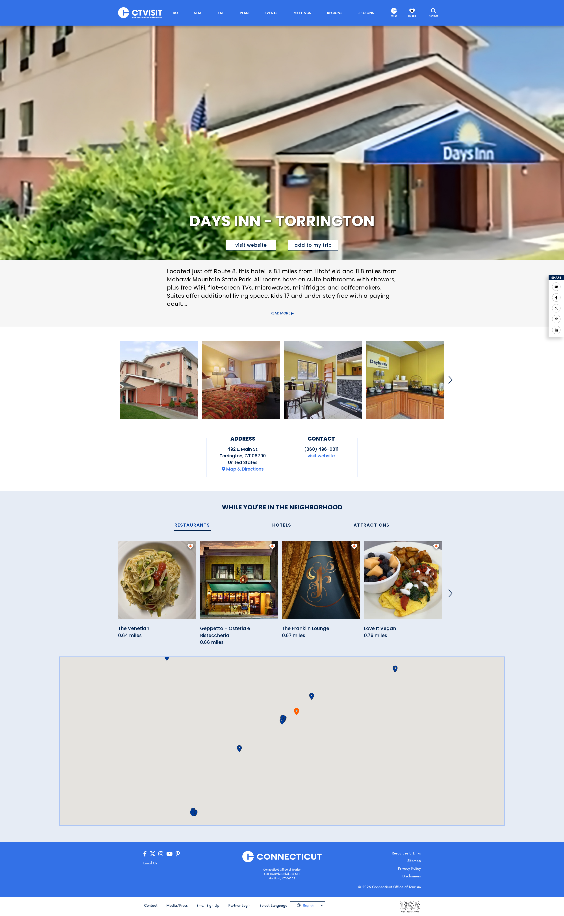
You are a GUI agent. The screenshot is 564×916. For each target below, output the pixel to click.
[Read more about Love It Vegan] (403, 583)
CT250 (394, 16)
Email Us (150, 863)
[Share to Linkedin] (556, 330)
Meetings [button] (302, 12)
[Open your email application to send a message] (556, 286)
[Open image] (159, 380)
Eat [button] (221, 12)
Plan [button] (244, 12)
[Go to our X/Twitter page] (152, 854)
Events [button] (271, 12)
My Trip (412, 16)
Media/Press (177, 905)
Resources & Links (406, 853)
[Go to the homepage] (140, 12)
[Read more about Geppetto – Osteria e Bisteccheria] (239, 583)
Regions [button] (334, 12)
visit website (251, 245)
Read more (280, 313)
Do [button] (175, 12)
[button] (282, 721)
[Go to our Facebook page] (145, 854)
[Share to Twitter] (556, 308)
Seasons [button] (366, 12)
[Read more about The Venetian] (157, 583)
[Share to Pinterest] (556, 319)
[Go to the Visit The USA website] (409, 906)
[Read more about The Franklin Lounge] (321, 583)
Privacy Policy (409, 868)
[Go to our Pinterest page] (178, 854)
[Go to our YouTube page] (169, 854)
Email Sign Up (208, 905)
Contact (151, 905)
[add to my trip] (190, 546)
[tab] (192, 525)
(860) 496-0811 (321, 449)
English (308, 905)
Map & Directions (245, 469)
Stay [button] (198, 12)
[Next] (450, 379)
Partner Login (239, 905)
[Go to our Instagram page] (160, 854)
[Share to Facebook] (556, 297)
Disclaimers (411, 876)
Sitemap (414, 860)
